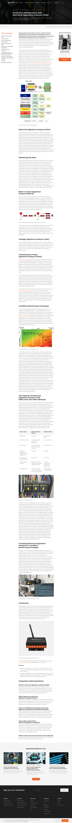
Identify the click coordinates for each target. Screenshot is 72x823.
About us (59, 800)
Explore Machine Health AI (65, 59)
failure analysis (25, 259)
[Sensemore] (12, 3)
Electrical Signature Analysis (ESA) (6, 36)
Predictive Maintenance (21, 803)
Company (43, 2)
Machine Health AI (7, 800)
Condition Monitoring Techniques (5, 50)
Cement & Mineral (34, 803)
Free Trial (57, 2)
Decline (57, 820)
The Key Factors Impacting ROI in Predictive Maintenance (58, 767)
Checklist (45, 809)
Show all (36, 779)
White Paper (46, 805)
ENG (63, 2)
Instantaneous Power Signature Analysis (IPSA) (7, 47)
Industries (32, 2)
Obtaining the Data (5, 38)
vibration (37, 75)
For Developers (47, 813)
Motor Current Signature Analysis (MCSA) (6, 41)
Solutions (26, 2)
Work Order (46, 807)
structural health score (24, 662)
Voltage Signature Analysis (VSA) (6, 44)
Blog (8, 26)
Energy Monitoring (20, 807)
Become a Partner (61, 805)
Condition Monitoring (21, 805)
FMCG (31, 809)
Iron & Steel (32, 805)
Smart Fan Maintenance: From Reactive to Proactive (11, 767)
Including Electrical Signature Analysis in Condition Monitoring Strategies (7, 58)
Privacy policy (25, 821)
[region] (36, 451)
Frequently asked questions (6, 62)
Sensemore (3, 26)
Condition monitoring (26, 315)
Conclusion (3, 60)
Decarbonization (20, 800)
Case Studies (46, 800)
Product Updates (47, 811)
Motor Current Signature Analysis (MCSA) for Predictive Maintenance (33, 768)
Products (21, 2)
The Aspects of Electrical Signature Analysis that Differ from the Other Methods (7, 54)
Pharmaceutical (33, 807)
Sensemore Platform (8, 803)
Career (58, 803)
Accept (65, 820)
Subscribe (64, 790)
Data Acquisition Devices (9, 805)
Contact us (49, 2)
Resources (38, 2)
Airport (31, 800)
